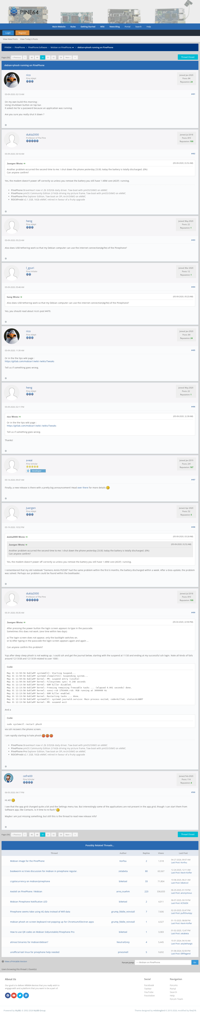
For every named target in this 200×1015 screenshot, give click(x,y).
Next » (67, 57)
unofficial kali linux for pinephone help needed (34, 952)
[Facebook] (8, 995)
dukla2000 (32, 134)
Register (22, 32)
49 (37, 57)
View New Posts (10, 39)
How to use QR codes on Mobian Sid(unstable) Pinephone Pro (42, 931)
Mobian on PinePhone (61, 47)
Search (138, 26)
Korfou (123, 860)
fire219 (193, 1010)
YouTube (148, 992)
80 (146, 871)
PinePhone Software (37, 47)
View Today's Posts (29, 39)
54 (61, 57)
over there (83, 487)
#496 (193, 406)
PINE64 (8, 47)
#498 (193, 527)
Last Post (175, 862)
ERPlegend (185, 953)
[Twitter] (20, 995)
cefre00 (27, 776)
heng (29, 221)
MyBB (18, 1010)
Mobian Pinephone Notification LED (28, 901)
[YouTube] (14, 995)
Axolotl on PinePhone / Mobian (26, 891)
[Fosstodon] (26, 995)
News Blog (115, 26)
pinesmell (123, 952)
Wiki (102, 26)
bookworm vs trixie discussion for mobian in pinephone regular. (43, 871)
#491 (193, 94)
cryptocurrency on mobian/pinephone (30, 881)
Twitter (148, 988)
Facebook (149, 985)
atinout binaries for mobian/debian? (29, 942)
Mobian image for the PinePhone (27, 860)
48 (32, 57)
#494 (193, 287)
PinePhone (20, 47)
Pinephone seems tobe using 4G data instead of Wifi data (40, 911)
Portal (127, 26)
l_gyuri (30, 268)
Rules (73, 26)
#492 (193, 153)
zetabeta (123, 871)
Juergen (31, 508)
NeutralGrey (123, 942)
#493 (193, 240)
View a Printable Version (16, 961)
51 (48, 57)
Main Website (58, 26)
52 (54, 57)
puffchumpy (186, 913)
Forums (174, 985)
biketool (123, 881)
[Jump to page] (75, 57)
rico (28, 75)
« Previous (16, 57)
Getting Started (88, 26)
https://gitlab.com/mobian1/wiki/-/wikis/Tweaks (29, 361)
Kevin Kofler (186, 872)
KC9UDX (184, 903)
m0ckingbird (159, 1010)
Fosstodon (149, 995)
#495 (193, 350)
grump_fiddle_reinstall (123, 911)
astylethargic (186, 943)
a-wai (29, 460)
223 (146, 891)
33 (146, 881)
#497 (193, 479)
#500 (193, 792)
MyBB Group (39, 1010)
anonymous (186, 893)
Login (8, 32)
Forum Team (176, 998)
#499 (193, 612)
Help (149, 26)
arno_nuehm (123, 891)
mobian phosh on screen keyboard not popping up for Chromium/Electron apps (52, 921)
